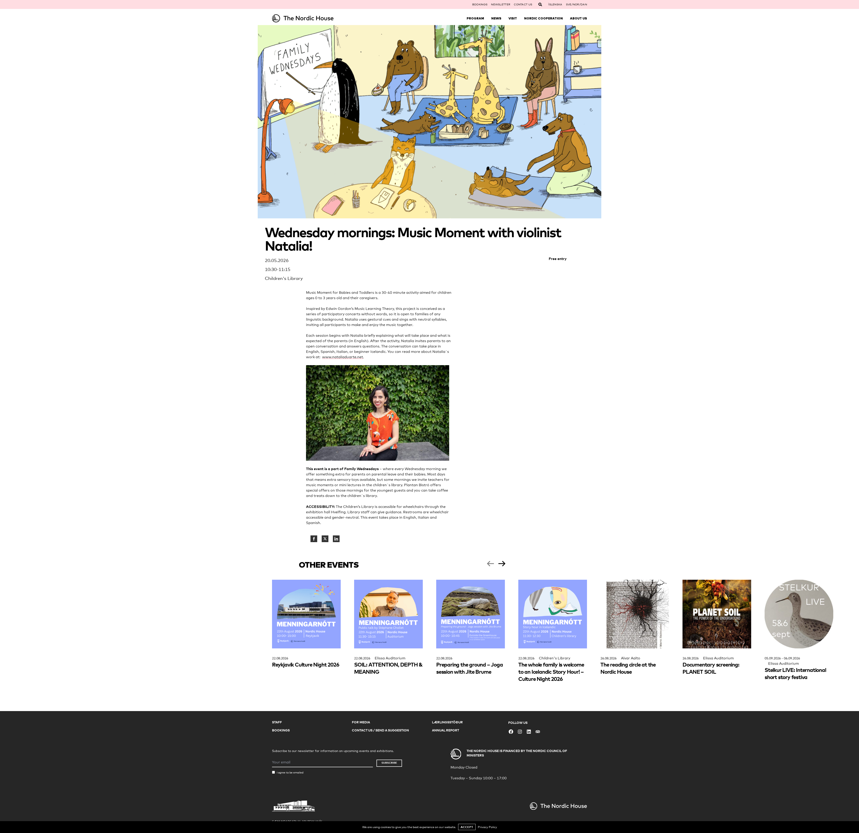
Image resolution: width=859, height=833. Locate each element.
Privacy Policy (487, 827)
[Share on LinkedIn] (336, 538)
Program (475, 18)
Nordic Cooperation (543, 18)
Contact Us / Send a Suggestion (380, 730)
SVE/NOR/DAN (576, 4)
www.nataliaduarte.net (342, 357)
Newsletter (500, 4)
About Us (578, 18)
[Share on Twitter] (325, 538)
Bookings (479, 4)
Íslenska (555, 4)
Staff (277, 722)
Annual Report (445, 730)
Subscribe (389, 762)
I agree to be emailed (290, 772)
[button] (490, 563)
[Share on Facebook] (313, 538)
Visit (512, 18)
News (496, 18)
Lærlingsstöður (447, 722)
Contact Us (523, 4)
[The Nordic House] (311, 18)
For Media (361, 722)
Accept (467, 827)
